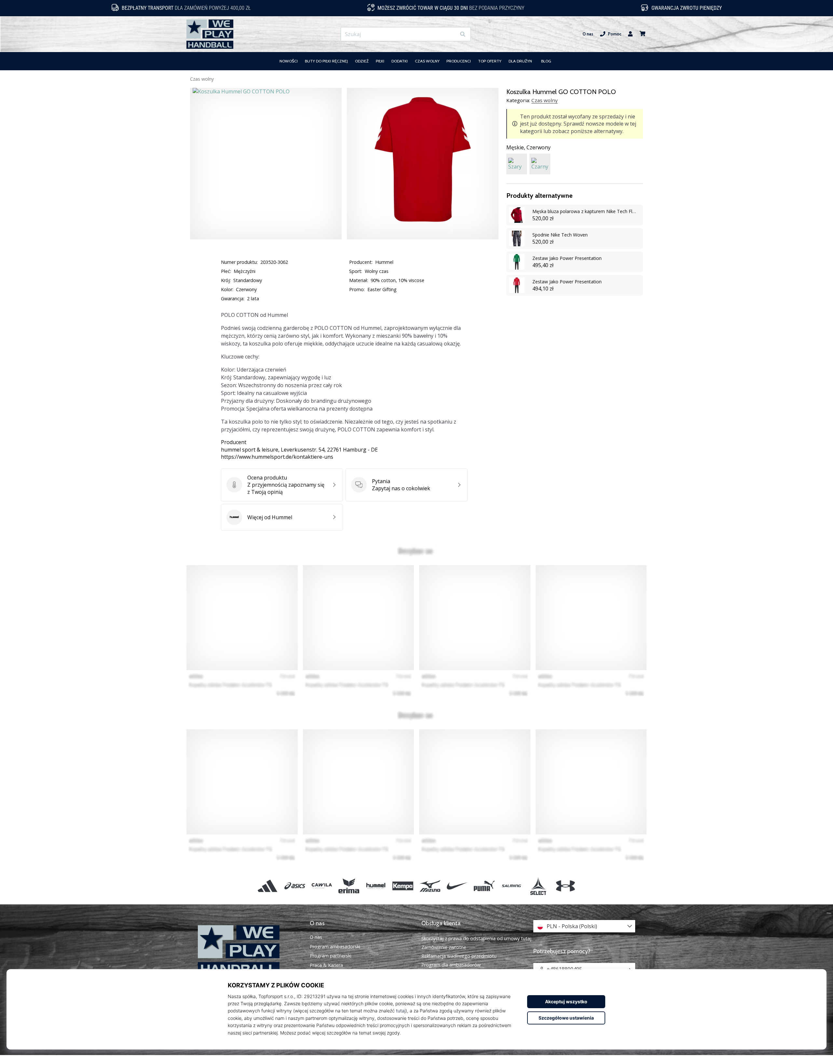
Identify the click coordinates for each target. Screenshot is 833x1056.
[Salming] (511, 885)
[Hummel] (375, 885)
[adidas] (267, 885)
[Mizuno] (430, 885)
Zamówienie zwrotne (443, 947)
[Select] (538, 885)
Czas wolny (202, 79)
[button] (451, 34)
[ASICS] (294, 885)
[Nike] (457, 885)
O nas (587, 34)
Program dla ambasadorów (451, 965)
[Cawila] (321, 885)
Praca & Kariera (326, 965)
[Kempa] (402, 885)
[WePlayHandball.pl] (249, 950)
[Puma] (484, 885)
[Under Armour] (565, 885)
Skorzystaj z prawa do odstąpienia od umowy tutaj (476, 938)
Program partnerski (330, 956)
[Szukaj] (463, 34)
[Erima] (348, 885)
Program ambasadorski (335, 946)
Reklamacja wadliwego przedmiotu (459, 956)
